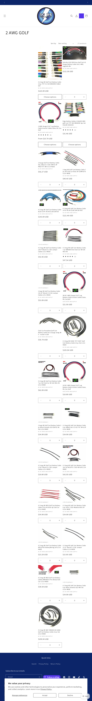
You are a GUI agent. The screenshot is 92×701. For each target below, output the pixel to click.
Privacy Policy (43, 664)
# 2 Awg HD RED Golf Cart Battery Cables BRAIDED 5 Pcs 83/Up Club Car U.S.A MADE (49, 579)
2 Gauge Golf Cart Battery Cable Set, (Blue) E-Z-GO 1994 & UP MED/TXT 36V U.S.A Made (48, 165)
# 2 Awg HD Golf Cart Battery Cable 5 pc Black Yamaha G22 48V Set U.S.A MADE (74, 587)
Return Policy (55, 664)
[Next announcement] (87, 2)
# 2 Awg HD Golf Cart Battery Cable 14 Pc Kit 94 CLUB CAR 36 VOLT (74, 209)
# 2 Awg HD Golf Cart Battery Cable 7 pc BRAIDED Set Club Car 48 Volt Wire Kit (74, 250)
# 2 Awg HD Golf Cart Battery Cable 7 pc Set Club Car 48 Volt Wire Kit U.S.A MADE (49, 383)
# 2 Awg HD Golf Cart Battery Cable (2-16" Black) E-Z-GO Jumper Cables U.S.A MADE (49, 467)
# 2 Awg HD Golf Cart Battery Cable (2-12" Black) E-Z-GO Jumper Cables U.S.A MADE (74, 547)
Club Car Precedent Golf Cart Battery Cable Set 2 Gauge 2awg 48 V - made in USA (49, 332)
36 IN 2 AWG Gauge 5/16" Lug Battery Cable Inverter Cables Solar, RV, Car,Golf (74, 297)
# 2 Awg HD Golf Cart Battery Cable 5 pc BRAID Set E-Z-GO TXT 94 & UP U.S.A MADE (74, 427)
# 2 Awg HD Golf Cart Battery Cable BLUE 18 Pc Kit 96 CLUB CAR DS (49, 210)
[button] (4, 15)
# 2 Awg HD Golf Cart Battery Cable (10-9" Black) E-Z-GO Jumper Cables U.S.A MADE (49, 250)
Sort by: (53, 43)
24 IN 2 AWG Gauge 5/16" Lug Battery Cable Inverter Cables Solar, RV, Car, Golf (74, 387)
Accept (44, 695)
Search (34, 664)
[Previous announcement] (4, 2)
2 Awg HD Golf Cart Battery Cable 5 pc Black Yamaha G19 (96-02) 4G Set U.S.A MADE (49, 427)
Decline (70, 695)
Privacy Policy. (46, 689)
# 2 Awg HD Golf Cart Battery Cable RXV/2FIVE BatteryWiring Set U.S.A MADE (49, 547)
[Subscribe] (39, 677)
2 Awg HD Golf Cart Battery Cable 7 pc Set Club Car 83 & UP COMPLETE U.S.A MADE (74, 171)
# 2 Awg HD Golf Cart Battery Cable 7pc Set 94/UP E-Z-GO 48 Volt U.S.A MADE (74, 467)
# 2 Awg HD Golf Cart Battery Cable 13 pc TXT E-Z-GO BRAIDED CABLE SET (49, 84)
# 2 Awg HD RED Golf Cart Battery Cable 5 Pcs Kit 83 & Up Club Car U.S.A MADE (49, 507)
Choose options (50, 97)
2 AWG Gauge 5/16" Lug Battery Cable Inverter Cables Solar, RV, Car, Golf (49, 128)
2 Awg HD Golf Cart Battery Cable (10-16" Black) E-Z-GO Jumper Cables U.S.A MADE (49, 293)
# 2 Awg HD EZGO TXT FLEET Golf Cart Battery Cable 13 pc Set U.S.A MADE (74, 343)
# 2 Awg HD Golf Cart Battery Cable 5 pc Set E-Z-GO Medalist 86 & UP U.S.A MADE (74, 507)
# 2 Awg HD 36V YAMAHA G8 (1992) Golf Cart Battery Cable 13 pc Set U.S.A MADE (49, 632)
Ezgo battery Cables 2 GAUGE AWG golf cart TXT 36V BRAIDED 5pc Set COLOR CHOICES (74, 123)
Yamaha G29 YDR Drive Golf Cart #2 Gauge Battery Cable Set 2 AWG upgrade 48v (74, 64)
